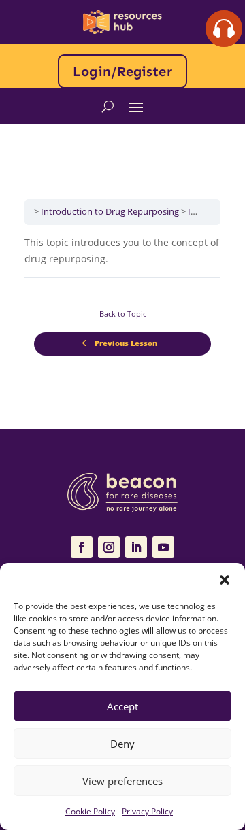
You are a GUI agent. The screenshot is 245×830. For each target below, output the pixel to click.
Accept (122, 706)
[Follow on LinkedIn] (136, 547)
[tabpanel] (122, 251)
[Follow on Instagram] (109, 547)
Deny (122, 743)
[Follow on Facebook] (82, 547)
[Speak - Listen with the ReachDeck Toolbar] (224, 28)
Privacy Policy (147, 811)
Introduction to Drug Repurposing (110, 211)
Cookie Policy (90, 811)
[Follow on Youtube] (163, 547)
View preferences (122, 781)
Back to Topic (122, 314)
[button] (224, 580)
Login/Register (122, 71)
